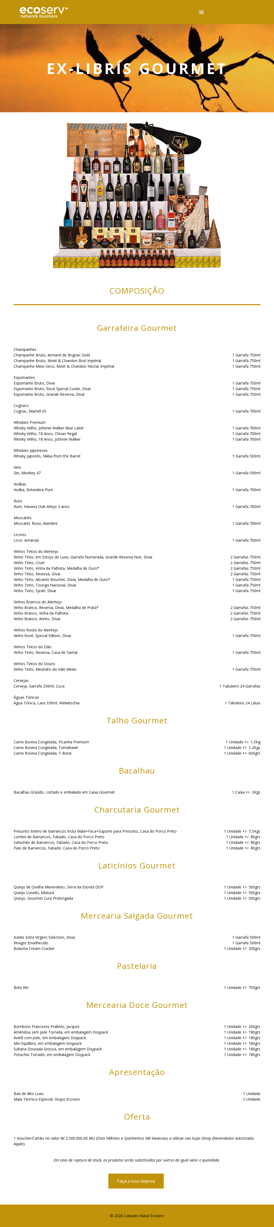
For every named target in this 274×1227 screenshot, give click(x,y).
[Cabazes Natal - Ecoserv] (43, 12)
